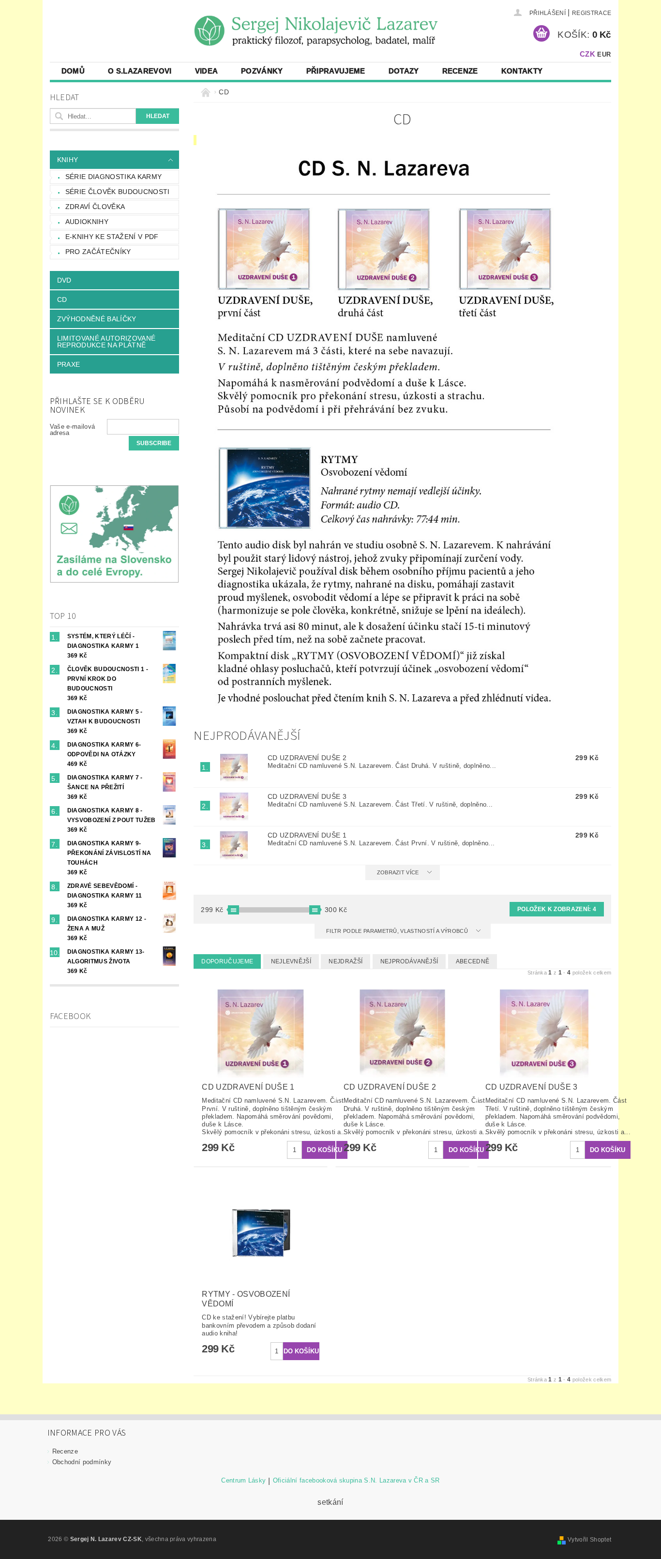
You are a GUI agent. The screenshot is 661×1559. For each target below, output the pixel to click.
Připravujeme (335, 71)
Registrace (591, 13)
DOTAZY (404, 71)
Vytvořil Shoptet (589, 1539)
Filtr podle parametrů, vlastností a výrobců (397, 931)
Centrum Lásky (243, 1480)
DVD (64, 280)
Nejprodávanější (409, 961)
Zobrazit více (398, 872)
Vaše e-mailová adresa (72, 429)
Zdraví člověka (95, 206)
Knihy (67, 160)
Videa (206, 71)
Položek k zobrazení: (556, 909)
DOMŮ (73, 71)
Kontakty (522, 71)
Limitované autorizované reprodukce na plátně (106, 341)
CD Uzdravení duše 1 (307, 835)
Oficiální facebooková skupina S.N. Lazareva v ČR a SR (356, 1480)
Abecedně (473, 961)
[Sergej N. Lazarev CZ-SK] (62, 13)
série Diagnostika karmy (113, 176)
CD (62, 299)
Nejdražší (345, 961)
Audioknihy (86, 221)
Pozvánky (262, 71)
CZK (587, 54)
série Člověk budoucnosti (117, 191)
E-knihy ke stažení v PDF (112, 236)
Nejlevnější (291, 961)
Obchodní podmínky (81, 1462)
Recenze (460, 71)
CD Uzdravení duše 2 (307, 758)
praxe (68, 364)
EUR (604, 54)
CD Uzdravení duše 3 (307, 796)
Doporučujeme (227, 961)
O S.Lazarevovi (139, 71)
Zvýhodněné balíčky (96, 319)
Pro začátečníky (98, 251)
